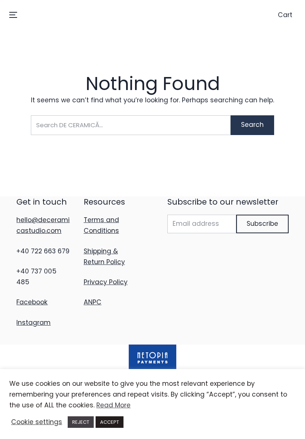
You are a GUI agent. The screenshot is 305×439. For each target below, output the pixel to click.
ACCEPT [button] (109, 422)
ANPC (93, 302)
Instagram (33, 322)
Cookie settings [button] (36, 421)
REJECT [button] (80, 422)
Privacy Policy (106, 282)
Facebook (32, 302)
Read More (113, 405)
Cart (285, 14)
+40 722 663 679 (43, 251)
